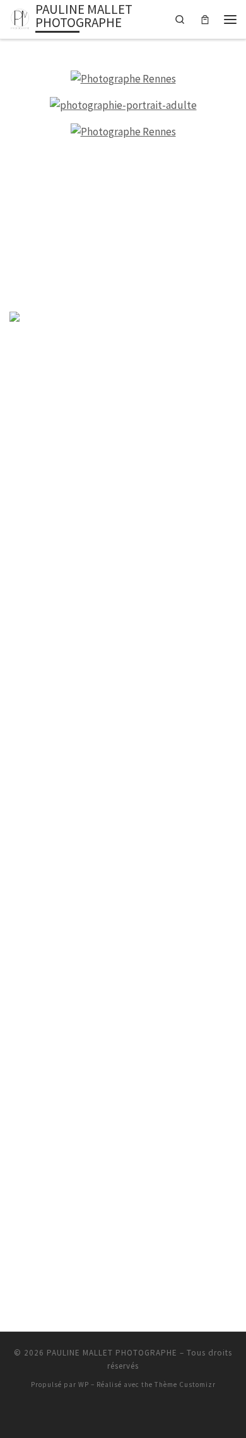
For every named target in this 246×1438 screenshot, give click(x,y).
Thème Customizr (185, 1384)
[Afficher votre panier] (205, 19)
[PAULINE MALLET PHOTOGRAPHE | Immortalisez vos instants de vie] (20, 17)
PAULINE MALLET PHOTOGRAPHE (112, 1352)
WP (83, 1384)
